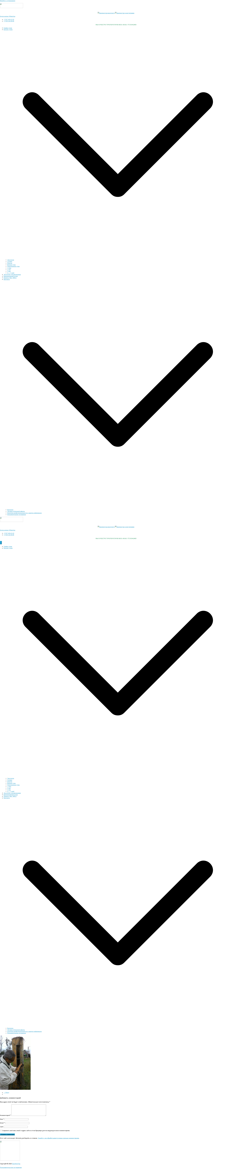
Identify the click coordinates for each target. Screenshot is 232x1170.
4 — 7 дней (10, 273)
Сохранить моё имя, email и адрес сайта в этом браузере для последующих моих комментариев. (36, 1130)
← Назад (6, 1092)
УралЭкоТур (16, 1163)
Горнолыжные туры (13, 266)
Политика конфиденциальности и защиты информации (24, 513)
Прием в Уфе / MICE (10, 278)
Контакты (7, 279)
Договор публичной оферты (16, 511)
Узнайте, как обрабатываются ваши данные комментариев (58, 1138)
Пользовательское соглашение (16, 514)
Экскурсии (10, 260)
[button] (118, 258)
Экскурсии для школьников (12, 274)
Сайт (1, 1126)
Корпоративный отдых (11, 276)
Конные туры (11, 265)
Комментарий (5, 1115)
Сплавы (9, 261)
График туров (8, 28)
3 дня (9, 271)
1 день (9, 268)
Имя (2, 1119)
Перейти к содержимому (7, 1)
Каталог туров (8, 29)
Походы (9, 263)
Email (2, 1123)
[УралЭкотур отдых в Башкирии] (11, 7)
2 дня (9, 269)
